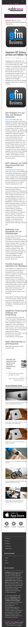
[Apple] (17, 4)
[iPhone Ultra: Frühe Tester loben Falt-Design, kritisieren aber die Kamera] (16, 492)
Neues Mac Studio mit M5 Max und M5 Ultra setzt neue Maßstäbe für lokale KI (16, 403)
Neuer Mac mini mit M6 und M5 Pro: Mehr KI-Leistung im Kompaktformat (15, 423)
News (18, 20)
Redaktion (7, 543)
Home (14, 20)
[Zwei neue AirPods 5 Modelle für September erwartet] (16, 453)
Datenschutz (8, 548)
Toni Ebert (15, 57)
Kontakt (7, 541)
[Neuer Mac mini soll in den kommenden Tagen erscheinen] (16, 433)
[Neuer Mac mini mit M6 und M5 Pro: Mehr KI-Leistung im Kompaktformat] (16, 414)
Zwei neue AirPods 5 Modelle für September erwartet (16, 462)
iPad (6, 560)
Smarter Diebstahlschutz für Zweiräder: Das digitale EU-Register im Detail (16, 481)
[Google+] (12, 4)
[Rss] (10, 4)
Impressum (8, 546)
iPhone (7, 563)
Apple (6, 558)
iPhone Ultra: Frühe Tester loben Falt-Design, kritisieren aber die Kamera (14, 501)
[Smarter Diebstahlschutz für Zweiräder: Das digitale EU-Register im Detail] (16, 473)
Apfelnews (7, 538)
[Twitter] (15, 4)
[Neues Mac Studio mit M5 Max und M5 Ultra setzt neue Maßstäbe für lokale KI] (16, 394)
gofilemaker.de (9, 121)
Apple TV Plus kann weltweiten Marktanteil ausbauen (16, 379)
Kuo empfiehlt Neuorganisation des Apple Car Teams (16, 373)
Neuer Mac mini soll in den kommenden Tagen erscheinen (15, 442)
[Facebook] (14, 4)
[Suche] (22, 1)
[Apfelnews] (15, 9)
